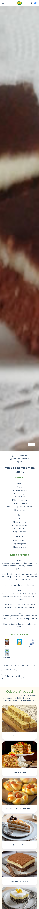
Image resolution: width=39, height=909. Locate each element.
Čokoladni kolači (12, 676)
